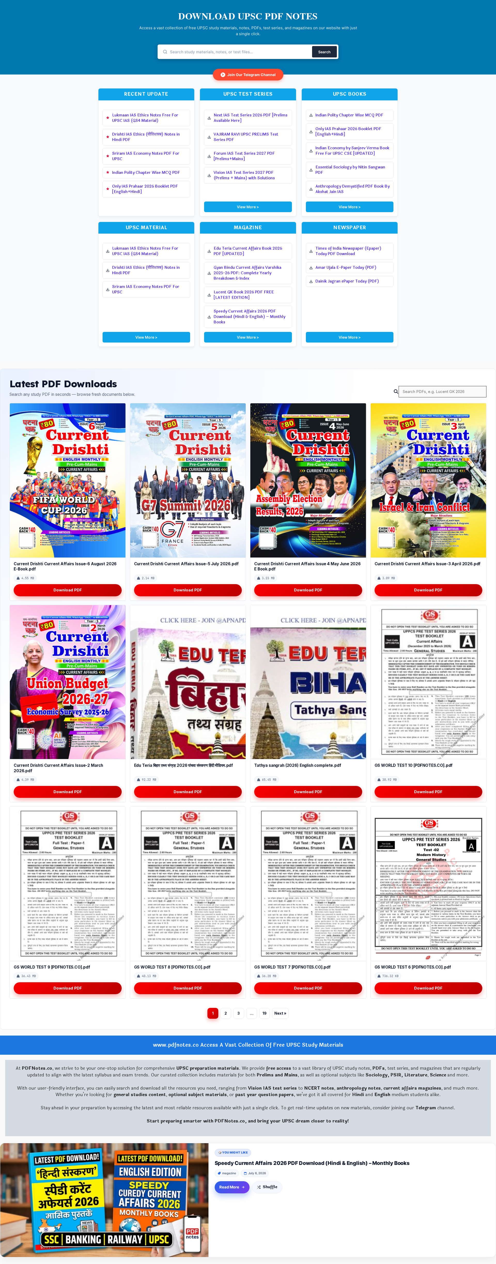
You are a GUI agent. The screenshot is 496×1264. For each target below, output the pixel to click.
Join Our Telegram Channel (249, 74)
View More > (248, 207)
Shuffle (270, 1187)
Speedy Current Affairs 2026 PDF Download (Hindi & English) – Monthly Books (312, 1163)
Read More (229, 1187)
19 (264, 1013)
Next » (280, 1013)
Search (324, 52)
